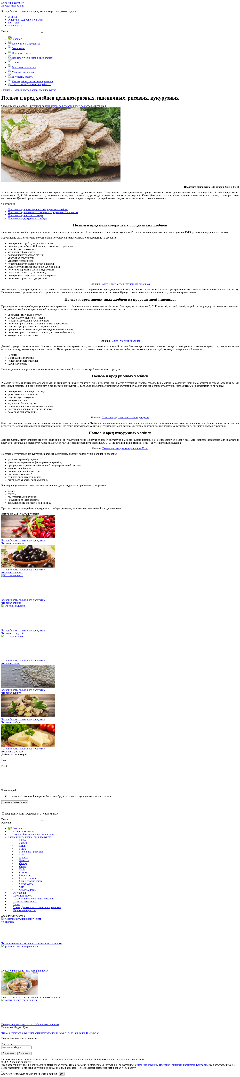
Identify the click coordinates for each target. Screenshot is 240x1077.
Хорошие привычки (12, 5)
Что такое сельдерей (12, 633)
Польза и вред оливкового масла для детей (125, 417)
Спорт (16, 904)
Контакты (201, 1064)
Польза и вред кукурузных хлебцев (27, 218)
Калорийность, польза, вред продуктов (63, 106)
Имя (3, 760)
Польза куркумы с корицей (125, 340)
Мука (22, 854)
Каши (22, 845)
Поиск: (5, 31)
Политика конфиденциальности (177, 1064)
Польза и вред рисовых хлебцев (25, 215)
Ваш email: (7, 1044)
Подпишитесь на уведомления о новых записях (31, 813)
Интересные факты (23, 831)
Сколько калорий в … (25, 901)
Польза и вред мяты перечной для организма (125, 284)
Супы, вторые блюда (30, 881)
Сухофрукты (26, 884)
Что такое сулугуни (12, 751)
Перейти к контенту (12, 2)
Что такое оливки (11, 602)
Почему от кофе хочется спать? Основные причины (30, 1024)
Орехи (22, 866)
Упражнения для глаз (24, 910)
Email (4, 766)
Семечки (24, 872)
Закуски (23, 842)
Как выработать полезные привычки (33, 834)
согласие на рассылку (43, 1059)
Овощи (23, 863)
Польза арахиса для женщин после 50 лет (125, 448)
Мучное (23, 857)
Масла (22, 848)
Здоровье (18, 828)
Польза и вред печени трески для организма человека (31, 997)
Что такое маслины (12, 572)
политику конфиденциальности (126, 1059)
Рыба (22, 869)
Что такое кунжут (11, 692)
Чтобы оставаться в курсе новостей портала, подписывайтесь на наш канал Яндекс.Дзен (50, 1033)
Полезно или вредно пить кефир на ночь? (24, 970)
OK (61, 1074)
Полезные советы (22, 895)
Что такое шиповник (12, 543)
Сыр (21, 886)
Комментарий (9, 790)
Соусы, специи (27, 878)
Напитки (24, 860)
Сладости (24, 875)
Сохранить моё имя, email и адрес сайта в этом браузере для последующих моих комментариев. (58, 796)
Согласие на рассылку (145, 1064)
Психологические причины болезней (33, 898)
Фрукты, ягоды (27, 889)
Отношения (19, 892)
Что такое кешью (10, 663)
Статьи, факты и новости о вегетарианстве (37, 907)
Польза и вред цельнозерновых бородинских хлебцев (38, 209)
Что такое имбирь (11, 722)
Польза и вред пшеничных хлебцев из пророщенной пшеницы (43, 212)
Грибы (22, 839)
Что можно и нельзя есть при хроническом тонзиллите (31, 943)
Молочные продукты (31, 851)
